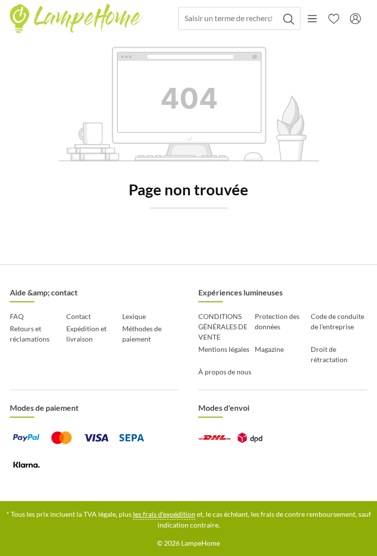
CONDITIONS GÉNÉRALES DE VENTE (222, 326)
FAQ (17, 316)
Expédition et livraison (86, 333)
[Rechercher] (288, 18)
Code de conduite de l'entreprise (337, 321)
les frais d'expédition (164, 514)
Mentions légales (223, 349)
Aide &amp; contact (44, 292)
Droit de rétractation (329, 354)
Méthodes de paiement (142, 333)
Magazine (269, 349)
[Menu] (312, 18)
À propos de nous (224, 372)
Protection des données (277, 321)
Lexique (134, 316)
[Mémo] (334, 18)
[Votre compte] (355, 18)
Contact (78, 316)
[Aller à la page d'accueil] (76, 18)
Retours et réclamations (30, 333)
